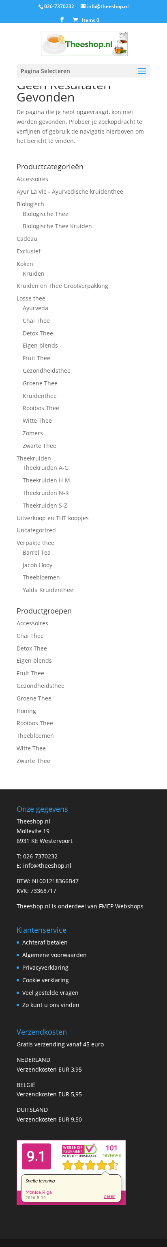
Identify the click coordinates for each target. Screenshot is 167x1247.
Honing (26, 711)
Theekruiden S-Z (45, 505)
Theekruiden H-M (46, 480)
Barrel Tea (37, 552)
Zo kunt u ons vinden (50, 1005)
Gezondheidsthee (47, 370)
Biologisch (30, 204)
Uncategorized (36, 530)
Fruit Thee (36, 358)
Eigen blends (40, 345)
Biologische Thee (46, 214)
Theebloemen (41, 577)
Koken (25, 264)
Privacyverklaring (45, 967)
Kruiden (34, 273)
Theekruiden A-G (46, 467)
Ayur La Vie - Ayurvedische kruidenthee (70, 191)
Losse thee (31, 298)
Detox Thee (38, 333)
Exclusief (29, 251)
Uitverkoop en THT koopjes (53, 518)
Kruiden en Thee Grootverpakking (62, 286)
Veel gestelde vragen (50, 992)
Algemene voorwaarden (54, 955)
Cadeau (27, 238)
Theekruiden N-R (46, 493)
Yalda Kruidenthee (48, 590)
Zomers (33, 433)
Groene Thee (40, 383)
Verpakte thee (35, 543)
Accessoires (32, 179)
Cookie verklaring (45, 980)
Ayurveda (35, 308)
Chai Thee (36, 320)
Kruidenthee (40, 396)
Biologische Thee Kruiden (57, 226)
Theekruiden (34, 458)
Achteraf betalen (45, 942)
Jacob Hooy (37, 565)
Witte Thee (37, 420)
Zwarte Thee (39, 446)
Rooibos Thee (41, 408)
